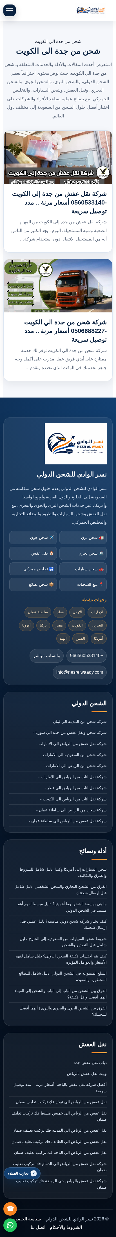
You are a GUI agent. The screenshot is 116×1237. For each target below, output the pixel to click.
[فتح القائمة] (9, 10)
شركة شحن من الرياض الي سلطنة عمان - (71, 810)
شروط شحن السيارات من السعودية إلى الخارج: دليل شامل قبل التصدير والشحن (63, 941)
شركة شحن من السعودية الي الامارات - (73, 754)
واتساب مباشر (46, 655)
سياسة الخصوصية (24, 1218)
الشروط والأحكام (66, 1227)
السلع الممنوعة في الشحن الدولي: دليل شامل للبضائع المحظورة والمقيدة (62, 976)
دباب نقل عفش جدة (90, 1062)
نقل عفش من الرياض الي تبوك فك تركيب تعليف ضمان (61, 1102)
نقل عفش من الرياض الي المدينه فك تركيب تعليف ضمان (59, 1130)
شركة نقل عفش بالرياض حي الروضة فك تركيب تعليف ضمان (61, 1184)
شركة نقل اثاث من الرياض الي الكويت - (73, 799)
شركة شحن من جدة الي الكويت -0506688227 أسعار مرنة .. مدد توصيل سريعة (65, 331)
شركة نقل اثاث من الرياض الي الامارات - (72, 777)
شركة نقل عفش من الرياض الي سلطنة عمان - (67, 821)
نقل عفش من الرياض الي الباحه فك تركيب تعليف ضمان (60, 1152)
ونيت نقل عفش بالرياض (86, 1073)
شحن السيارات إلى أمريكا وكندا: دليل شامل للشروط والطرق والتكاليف (62, 872)
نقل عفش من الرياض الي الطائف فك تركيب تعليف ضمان (59, 1141)
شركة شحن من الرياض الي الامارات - (75, 765)
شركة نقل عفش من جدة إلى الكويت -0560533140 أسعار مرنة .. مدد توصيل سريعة (59, 202)
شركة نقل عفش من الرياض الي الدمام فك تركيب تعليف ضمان (59, 1166)
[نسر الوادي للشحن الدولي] (91, 10)
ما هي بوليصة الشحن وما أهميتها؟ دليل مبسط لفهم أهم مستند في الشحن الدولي (61, 907)
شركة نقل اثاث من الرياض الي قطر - (75, 788)
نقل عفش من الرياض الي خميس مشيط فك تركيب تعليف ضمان (59, 1116)
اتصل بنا (38, 1227)
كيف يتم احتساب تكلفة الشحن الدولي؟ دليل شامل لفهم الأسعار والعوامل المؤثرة (60, 959)
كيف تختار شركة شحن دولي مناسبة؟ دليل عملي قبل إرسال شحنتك (63, 924)
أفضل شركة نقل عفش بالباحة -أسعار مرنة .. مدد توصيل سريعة (60, 1087)
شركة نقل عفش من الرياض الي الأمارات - (71, 743)
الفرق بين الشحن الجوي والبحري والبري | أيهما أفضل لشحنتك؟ (63, 1011)
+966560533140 (86, 655)
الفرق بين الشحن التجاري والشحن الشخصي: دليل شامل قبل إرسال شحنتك (60, 889)
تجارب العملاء (18, 1173)
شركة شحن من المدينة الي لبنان (79, 721)
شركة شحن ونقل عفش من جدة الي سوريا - (69, 732)
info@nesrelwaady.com (79, 672)
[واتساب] (10, 1225)
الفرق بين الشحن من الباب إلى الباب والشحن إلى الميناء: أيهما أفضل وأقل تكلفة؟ (59, 993)
